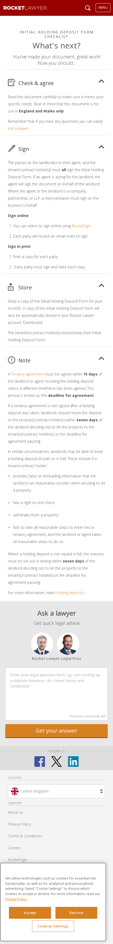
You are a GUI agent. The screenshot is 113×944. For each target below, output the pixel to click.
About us (15, 812)
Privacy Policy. (16, 899)
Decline (76, 912)
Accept (30, 912)
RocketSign (81, 225)
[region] (53, 902)
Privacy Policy (19, 824)
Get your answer (56, 730)
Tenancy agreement (27, 374)
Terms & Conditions (25, 835)
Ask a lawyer (18, 128)
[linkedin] (73, 761)
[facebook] (39, 761)
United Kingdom (35, 791)
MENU (103, 7)
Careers (14, 847)
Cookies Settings (53, 926)
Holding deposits (69, 592)
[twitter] (56, 761)
